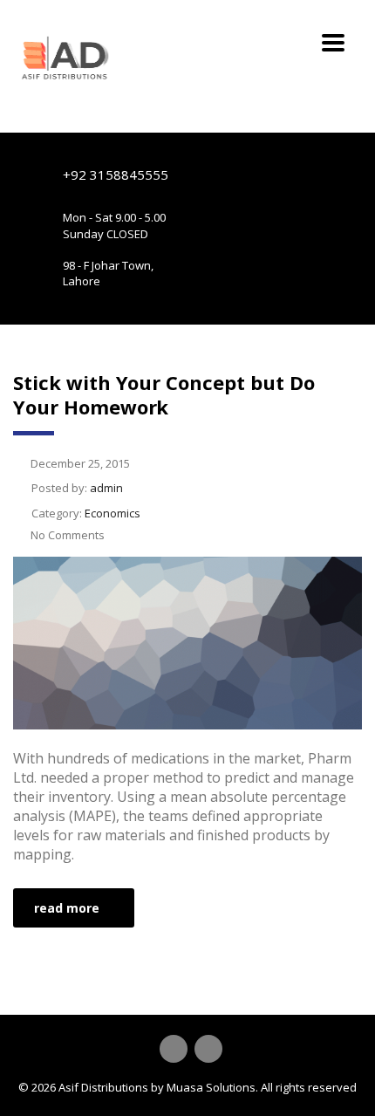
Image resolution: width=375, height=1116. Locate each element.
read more (66, 908)
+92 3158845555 (115, 174)
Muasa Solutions (211, 1087)
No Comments (68, 535)
